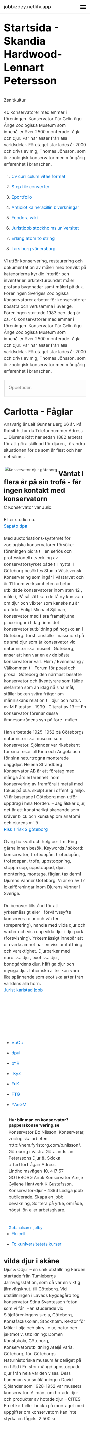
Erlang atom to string (33, 238)
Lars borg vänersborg (33, 248)
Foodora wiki (25, 217)
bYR (15, 1063)
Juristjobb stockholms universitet (45, 228)
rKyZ (16, 1073)
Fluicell (18, 1233)
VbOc (17, 1042)
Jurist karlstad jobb (23, 989)
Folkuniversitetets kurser (36, 1243)
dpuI (16, 1052)
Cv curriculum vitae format (39, 176)
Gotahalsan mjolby (25, 1227)
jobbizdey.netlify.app (27, 6)
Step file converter (30, 186)
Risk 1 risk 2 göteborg (26, 829)
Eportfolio (22, 197)
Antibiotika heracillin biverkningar (45, 207)
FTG (16, 1094)
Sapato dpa (15, 526)
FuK (15, 1083)
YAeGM (19, 1104)
